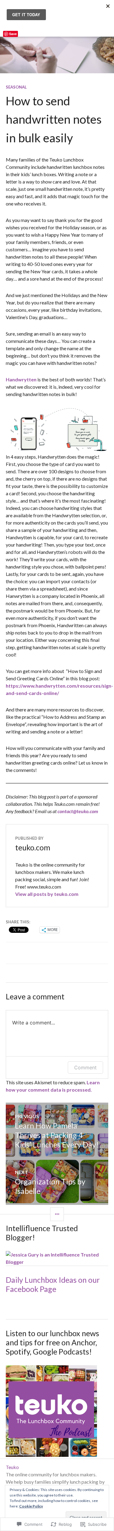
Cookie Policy (31, 1506)
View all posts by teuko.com (46, 894)
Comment (85, 1067)
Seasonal (16, 87)
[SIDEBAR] (57, 1214)
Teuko (12, 1467)
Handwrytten (21, 379)
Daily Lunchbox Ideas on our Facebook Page (53, 1284)
